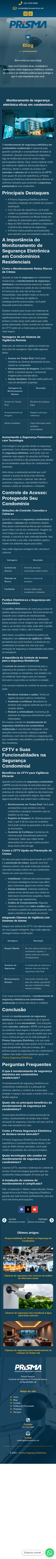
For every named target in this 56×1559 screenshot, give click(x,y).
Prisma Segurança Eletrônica (17, 1057)
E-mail (28, 1438)
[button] (28, 37)
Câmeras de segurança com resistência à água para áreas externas (28, 1314)
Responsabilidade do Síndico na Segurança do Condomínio (28, 1239)
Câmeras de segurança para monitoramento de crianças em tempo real (28, 1351)
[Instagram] (25, 14)
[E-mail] (28, 1433)
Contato (28, 1424)
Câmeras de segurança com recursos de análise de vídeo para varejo (28, 1276)
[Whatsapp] (30, 14)
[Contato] (28, 1420)
